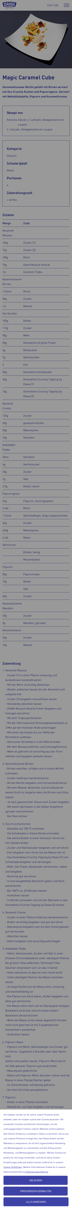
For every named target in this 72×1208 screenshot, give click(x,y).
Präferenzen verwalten (35, 1191)
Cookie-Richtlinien (12, 1167)
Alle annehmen (36, 1201)
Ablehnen (35, 1180)
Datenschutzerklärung (37, 1171)
